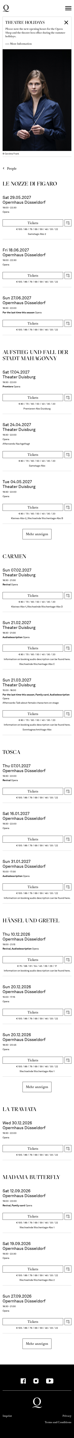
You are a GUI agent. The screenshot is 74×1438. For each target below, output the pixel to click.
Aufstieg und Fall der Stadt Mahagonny (35, 355)
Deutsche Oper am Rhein (6, 8)
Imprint (7, 1416)
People (12, 168)
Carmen (14, 556)
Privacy (66, 1416)
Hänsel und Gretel (31, 920)
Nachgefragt (23, 443)
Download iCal (68, 222)
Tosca (11, 752)
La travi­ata (19, 1109)
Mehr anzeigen (37, 534)
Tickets (33, 223)
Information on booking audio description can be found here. (37, 659)
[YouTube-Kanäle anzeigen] (50, 1381)
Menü (68, 8)
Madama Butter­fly (31, 1177)
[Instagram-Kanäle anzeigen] (36, 1381)
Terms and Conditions (58, 1422)
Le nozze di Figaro (30, 183)
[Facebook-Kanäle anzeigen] (23, 1381)
